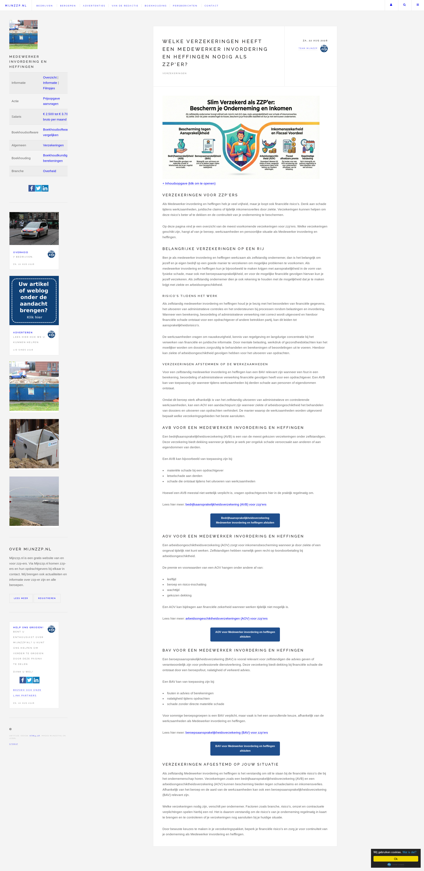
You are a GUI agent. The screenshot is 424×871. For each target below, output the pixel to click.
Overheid (49, 171)
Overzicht (50, 77)
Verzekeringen (53, 145)
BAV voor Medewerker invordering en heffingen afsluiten (245, 748)
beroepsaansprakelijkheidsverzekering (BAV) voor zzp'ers (227, 732)
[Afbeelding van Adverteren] (34, 301)
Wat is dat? (409, 852)
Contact (212, 5)
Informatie (50, 82)
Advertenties (94, 5)
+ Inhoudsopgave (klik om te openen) (188, 183)
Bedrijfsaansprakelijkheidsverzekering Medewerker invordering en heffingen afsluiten (245, 520)
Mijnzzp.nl (16, 5)
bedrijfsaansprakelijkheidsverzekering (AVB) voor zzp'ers (226, 504)
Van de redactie (125, 5)
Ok (396, 859)
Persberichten (185, 5)
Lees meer (21, 598)
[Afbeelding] (34, 387)
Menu (418, 5)
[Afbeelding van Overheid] (34, 229)
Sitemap (13, 744)
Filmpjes (49, 88)
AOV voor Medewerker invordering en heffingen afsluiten (245, 634)
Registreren (47, 598)
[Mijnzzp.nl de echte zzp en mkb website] (23, 34)
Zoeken (404, 5)
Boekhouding (156, 5)
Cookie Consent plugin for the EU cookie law (396, 864)
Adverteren (23, 332)
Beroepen (68, 5)
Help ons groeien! (28, 627)
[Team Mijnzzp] (51, 254)
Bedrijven (44, 5)
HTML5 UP (35, 736)
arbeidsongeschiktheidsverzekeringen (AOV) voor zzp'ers (227, 618)
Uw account (391, 5)
